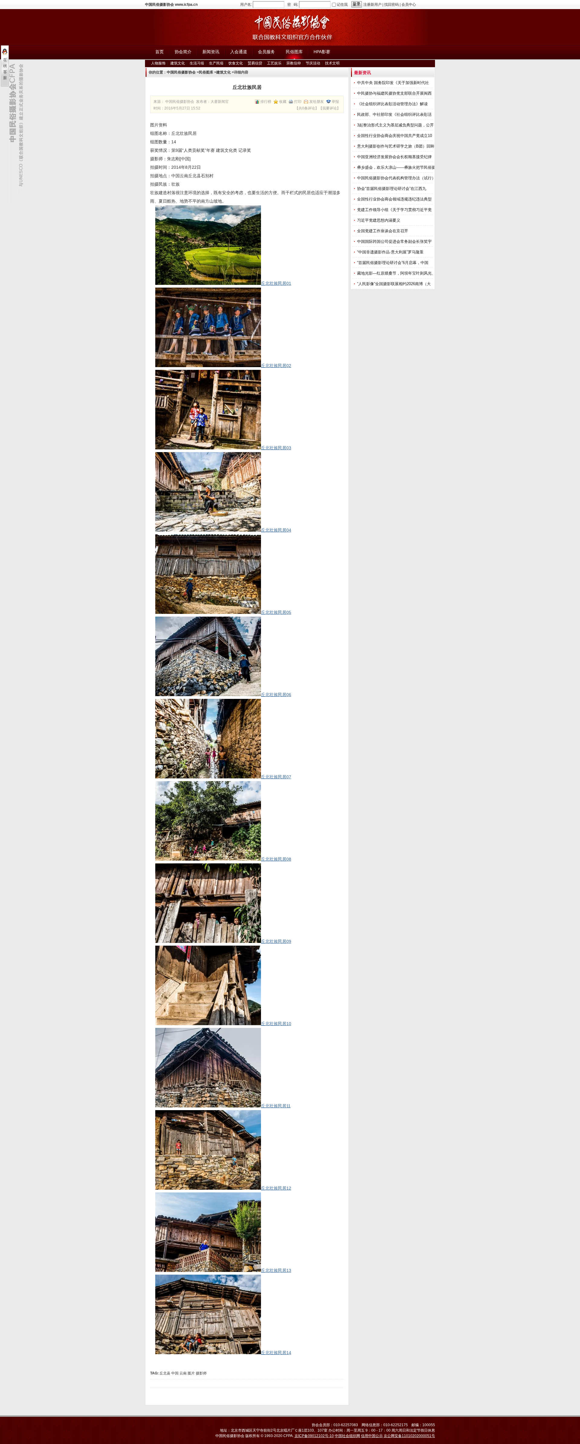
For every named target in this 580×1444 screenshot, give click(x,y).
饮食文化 (235, 63)
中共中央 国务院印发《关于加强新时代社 (393, 82)
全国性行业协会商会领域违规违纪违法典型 (395, 199)
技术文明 (332, 63)
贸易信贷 (255, 63)
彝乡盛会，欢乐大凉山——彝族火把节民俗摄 (397, 167)
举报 (335, 101)
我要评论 (329, 108)
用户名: (246, 4)
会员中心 (408, 4)
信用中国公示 (372, 1436)
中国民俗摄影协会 (181, 72)
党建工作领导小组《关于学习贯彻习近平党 (395, 209)
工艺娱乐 (274, 63)
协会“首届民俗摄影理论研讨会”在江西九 (392, 188)
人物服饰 (158, 63)
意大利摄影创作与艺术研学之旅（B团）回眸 (396, 146)
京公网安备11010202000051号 (409, 1436)
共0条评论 (306, 108)
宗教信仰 (293, 63)
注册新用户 (372, 4)
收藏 (282, 101)
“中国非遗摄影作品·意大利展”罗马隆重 (391, 252)
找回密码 (391, 4)
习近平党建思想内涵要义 (378, 220)
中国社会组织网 (347, 1436)
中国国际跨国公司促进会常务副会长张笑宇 (395, 241)
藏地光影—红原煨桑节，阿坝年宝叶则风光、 (397, 273)
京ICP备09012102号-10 (314, 1436)
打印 (297, 101)
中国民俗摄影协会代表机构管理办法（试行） (397, 178)
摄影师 (201, 1373)
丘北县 (165, 1373)
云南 (183, 1373)
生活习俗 (197, 63)
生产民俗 (216, 63)
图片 (191, 1373)
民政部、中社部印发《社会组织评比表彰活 (395, 114)
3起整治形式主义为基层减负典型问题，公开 (396, 125)
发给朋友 (316, 101)
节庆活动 (313, 63)
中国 (175, 1373)
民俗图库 (206, 72)
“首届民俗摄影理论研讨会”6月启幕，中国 (393, 262)
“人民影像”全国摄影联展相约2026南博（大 (394, 284)
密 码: (292, 4)
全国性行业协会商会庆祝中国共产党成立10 (395, 135)
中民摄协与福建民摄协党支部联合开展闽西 (395, 93)
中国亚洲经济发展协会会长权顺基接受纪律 (395, 157)
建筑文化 (177, 63)
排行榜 (265, 101)
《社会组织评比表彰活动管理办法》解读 (393, 104)
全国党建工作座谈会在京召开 (383, 231)
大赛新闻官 (220, 101)
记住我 (342, 4)
